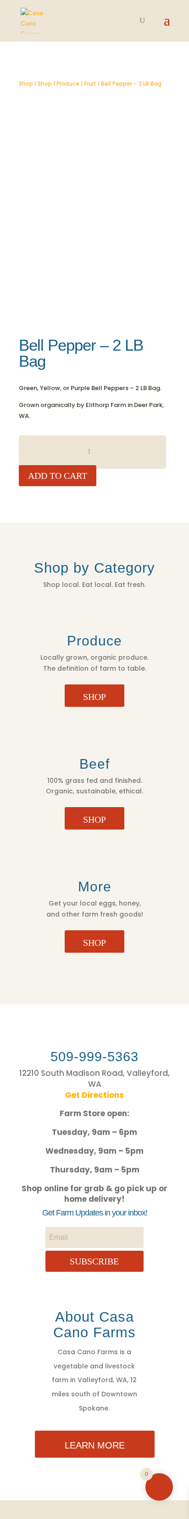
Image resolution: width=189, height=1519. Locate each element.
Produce (67, 83)
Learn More (95, 1445)
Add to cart (57, 476)
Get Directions (94, 1095)
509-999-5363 (94, 1056)
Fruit (90, 83)
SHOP (94, 697)
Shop (26, 83)
